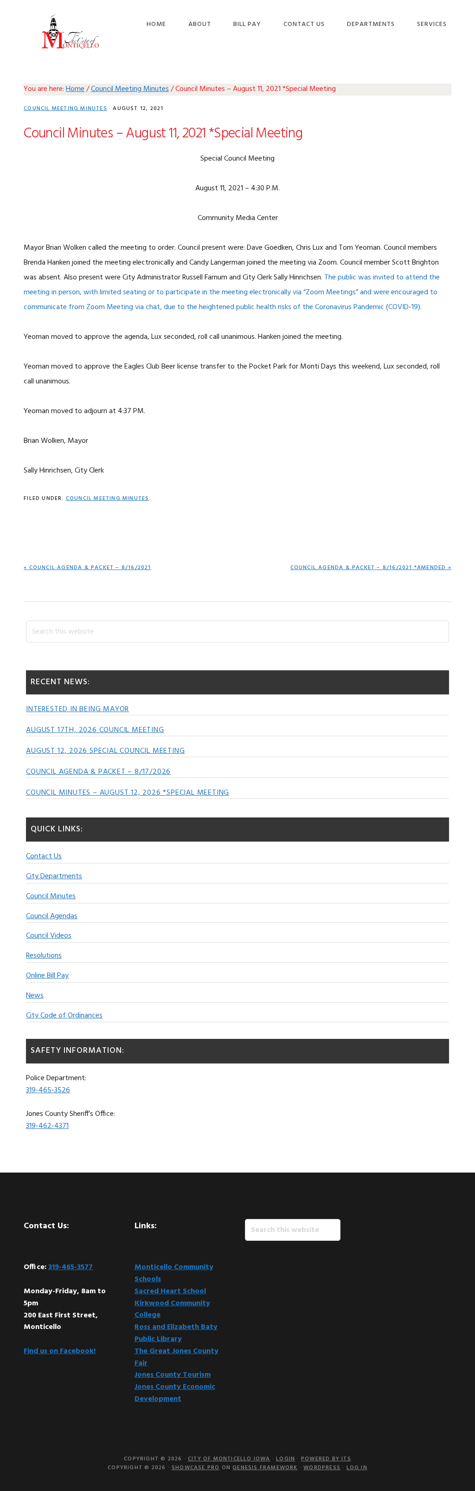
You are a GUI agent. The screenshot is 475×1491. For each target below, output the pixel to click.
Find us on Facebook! (60, 1351)
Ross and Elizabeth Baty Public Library (176, 1333)
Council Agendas (51, 916)
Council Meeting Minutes (65, 108)
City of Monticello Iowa (70, 31)
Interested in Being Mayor (77, 709)
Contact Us (44, 856)
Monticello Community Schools (174, 1273)
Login (285, 1459)
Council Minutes (51, 896)
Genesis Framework (264, 1467)
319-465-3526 (48, 1090)
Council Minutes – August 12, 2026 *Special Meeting (127, 793)
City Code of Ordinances (64, 1016)
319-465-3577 (70, 1267)
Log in (357, 1467)
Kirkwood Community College (172, 1309)
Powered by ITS (326, 1459)
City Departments (54, 876)
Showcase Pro (195, 1467)
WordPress (321, 1467)
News (35, 996)
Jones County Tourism (173, 1375)
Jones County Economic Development (175, 1393)
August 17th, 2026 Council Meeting (95, 730)
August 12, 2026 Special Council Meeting (105, 751)
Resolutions (44, 956)
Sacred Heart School (170, 1291)
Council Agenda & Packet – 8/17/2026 (98, 772)
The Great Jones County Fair (176, 1357)
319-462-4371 (47, 1126)
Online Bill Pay (47, 976)
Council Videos (48, 936)
